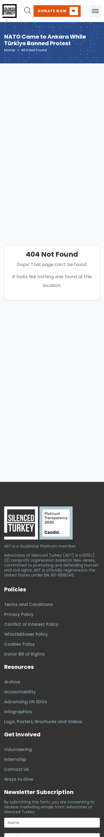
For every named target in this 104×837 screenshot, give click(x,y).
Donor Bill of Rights (24, 654)
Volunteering (18, 749)
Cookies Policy (19, 644)
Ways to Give (18, 779)
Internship (15, 759)
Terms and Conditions (28, 604)
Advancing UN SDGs (25, 702)
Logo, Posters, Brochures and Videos (43, 722)
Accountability (20, 692)
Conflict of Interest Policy (31, 624)
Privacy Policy (19, 614)
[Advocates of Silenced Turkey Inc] (56, 523)
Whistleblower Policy (26, 634)
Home (9, 50)
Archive (12, 682)
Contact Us (16, 769)
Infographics (18, 712)
